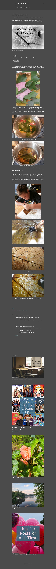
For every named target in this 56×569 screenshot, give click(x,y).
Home (17, 7)
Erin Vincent (18, 315)
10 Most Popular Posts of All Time (24, 555)
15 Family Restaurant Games (22, 379)
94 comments (17, 431)
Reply (17, 335)
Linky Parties (22, 7)
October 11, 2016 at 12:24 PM (29, 326)
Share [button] (13, 308)
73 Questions (16, 508)
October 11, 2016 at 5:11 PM (28, 330)
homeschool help (20, 310)
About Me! (27, 7)
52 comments (17, 479)
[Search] (43, 3)
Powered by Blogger (29, 563)
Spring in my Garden (19, 478)
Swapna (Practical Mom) (20, 326)
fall (16, 310)
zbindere (31, 565)
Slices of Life (22, 3)
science (27, 310)
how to (24, 310)
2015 (15, 310)
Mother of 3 (21, 319)
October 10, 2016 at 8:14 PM (25, 315)
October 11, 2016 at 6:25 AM (28, 319)
